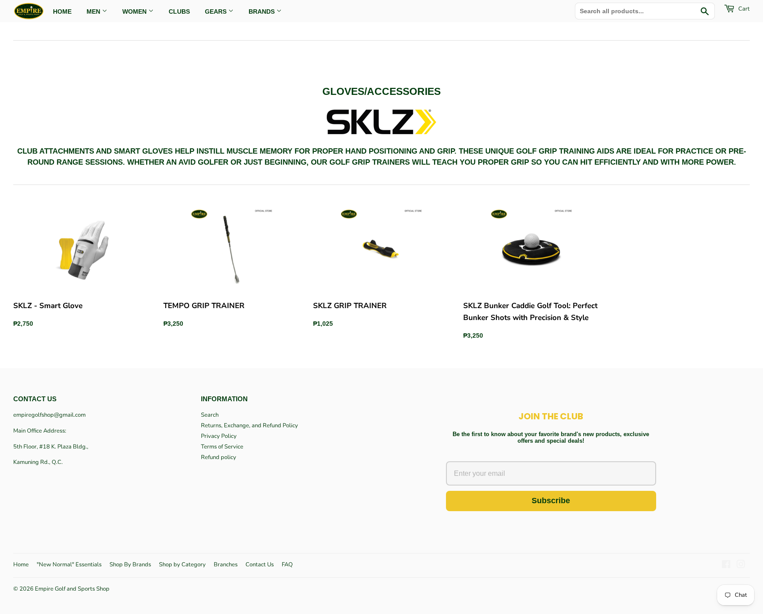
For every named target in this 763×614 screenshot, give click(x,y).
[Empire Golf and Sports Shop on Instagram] (741, 566)
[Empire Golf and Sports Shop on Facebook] (726, 566)
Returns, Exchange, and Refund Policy (249, 425)
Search (210, 415)
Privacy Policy (219, 436)
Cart (743, 9)
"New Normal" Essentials (69, 565)
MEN (94, 11)
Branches (226, 565)
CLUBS (179, 11)
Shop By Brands (130, 565)
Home (21, 565)
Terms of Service (222, 447)
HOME (62, 11)
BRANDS (262, 11)
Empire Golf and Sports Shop (72, 589)
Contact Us (260, 565)
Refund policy (218, 457)
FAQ (287, 565)
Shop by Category (182, 565)
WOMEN (135, 11)
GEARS (216, 11)
